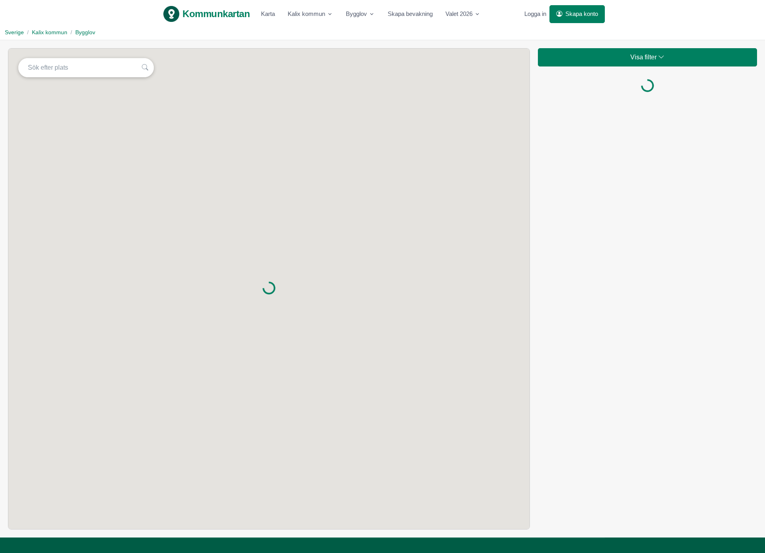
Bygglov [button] (356, 13)
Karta (268, 13)
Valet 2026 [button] (459, 13)
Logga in (535, 13)
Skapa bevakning (410, 13)
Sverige (14, 32)
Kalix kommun (49, 32)
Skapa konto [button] (581, 13)
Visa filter (644, 57)
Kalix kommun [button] (306, 13)
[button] (146, 67)
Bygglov (85, 32)
